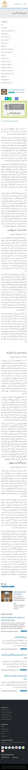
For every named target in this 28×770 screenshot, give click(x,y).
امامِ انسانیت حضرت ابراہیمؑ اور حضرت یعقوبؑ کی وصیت (15, 678)
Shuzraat (3, 76)
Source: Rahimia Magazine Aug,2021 (9, 121)
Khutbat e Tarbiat (6, 64)
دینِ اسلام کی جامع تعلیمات (21, 637)
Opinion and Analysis (7, 70)
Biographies (4, 34)
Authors (3, 734)
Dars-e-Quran (5, 40)
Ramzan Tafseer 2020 (7, 73)
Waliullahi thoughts (6, 82)
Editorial (3, 46)
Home (2, 726)
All (2, 24)
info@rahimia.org (6, 719)
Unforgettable (5, 79)
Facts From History (6, 52)
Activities (4, 27)
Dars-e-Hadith (5, 37)
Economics (4, 43)
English (17, 4)
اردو (21, 4)
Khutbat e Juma (5, 61)
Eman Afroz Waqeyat (7, 49)
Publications (4, 729)
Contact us (4, 736)
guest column (5, 58)
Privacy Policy (5, 731)
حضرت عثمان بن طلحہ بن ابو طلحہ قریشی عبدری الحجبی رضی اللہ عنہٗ (14, 657)
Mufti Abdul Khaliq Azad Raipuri (16, 90)
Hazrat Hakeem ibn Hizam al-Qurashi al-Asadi (13, 618)
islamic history (4, 586)
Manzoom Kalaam (6, 67)
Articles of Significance (8, 31)
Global (3, 55)
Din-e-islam (11, 586)
